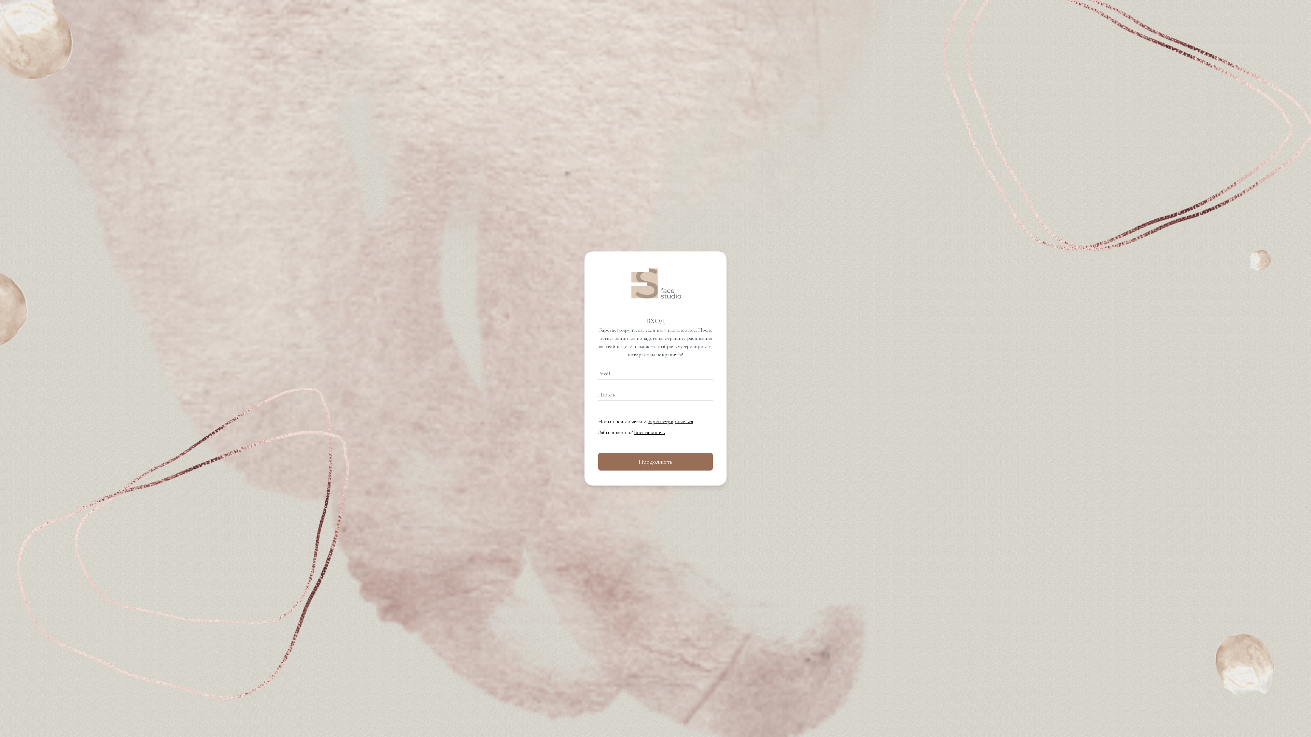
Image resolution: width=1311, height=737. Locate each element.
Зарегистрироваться (670, 421)
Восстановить (649, 432)
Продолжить (656, 461)
